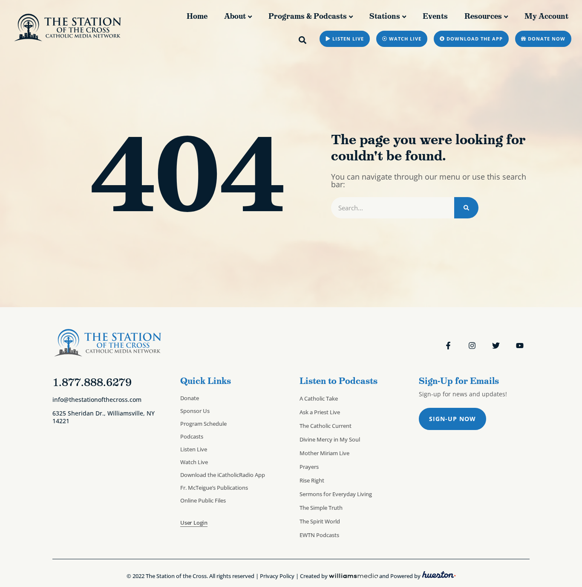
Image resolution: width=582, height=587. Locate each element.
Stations (384, 16)
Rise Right (312, 480)
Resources (483, 16)
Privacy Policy (277, 576)
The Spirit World (320, 521)
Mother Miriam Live (324, 453)
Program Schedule (203, 423)
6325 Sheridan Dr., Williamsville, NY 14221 (103, 416)
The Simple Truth (321, 507)
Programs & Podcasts (307, 16)
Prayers (309, 467)
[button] (303, 40)
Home (197, 16)
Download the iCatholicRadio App (222, 475)
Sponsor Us (195, 411)
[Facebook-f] (448, 345)
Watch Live (194, 462)
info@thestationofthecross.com (96, 399)
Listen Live (193, 449)
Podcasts (191, 436)
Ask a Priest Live (320, 412)
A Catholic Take (319, 398)
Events (435, 16)
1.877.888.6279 (92, 382)
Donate (189, 398)
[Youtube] (519, 345)
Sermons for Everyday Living (336, 494)
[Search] (466, 207)
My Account (546, 16)
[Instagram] (472, 345)
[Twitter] (496, 345)
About (235, 16)
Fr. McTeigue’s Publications (214, 487)
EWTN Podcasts (319, 535)
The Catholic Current (326, 426)
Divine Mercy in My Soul (330, 439)
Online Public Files (203, 500)
